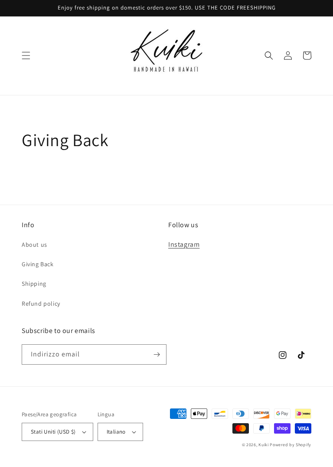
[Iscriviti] (156, 354)
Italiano (116, 431)
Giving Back (38, 264)
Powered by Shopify (290, 444)
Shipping (34, 283)
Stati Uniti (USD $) (53, 431)
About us (34, 244)
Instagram (183, 244)
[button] (26, 55)
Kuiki (263, 444)
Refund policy (41, 303)
